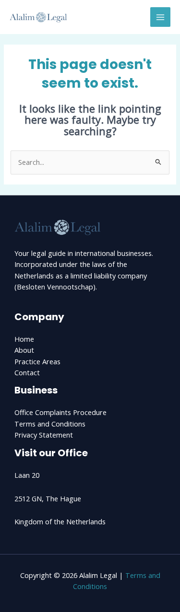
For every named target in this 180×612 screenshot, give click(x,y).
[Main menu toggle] (160, 17)
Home (24, 339)
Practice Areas (37, 361)
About (24, 350)
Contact (27, 372)
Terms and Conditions (49, 423)
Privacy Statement (43, 434)
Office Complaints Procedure (60, 412)
